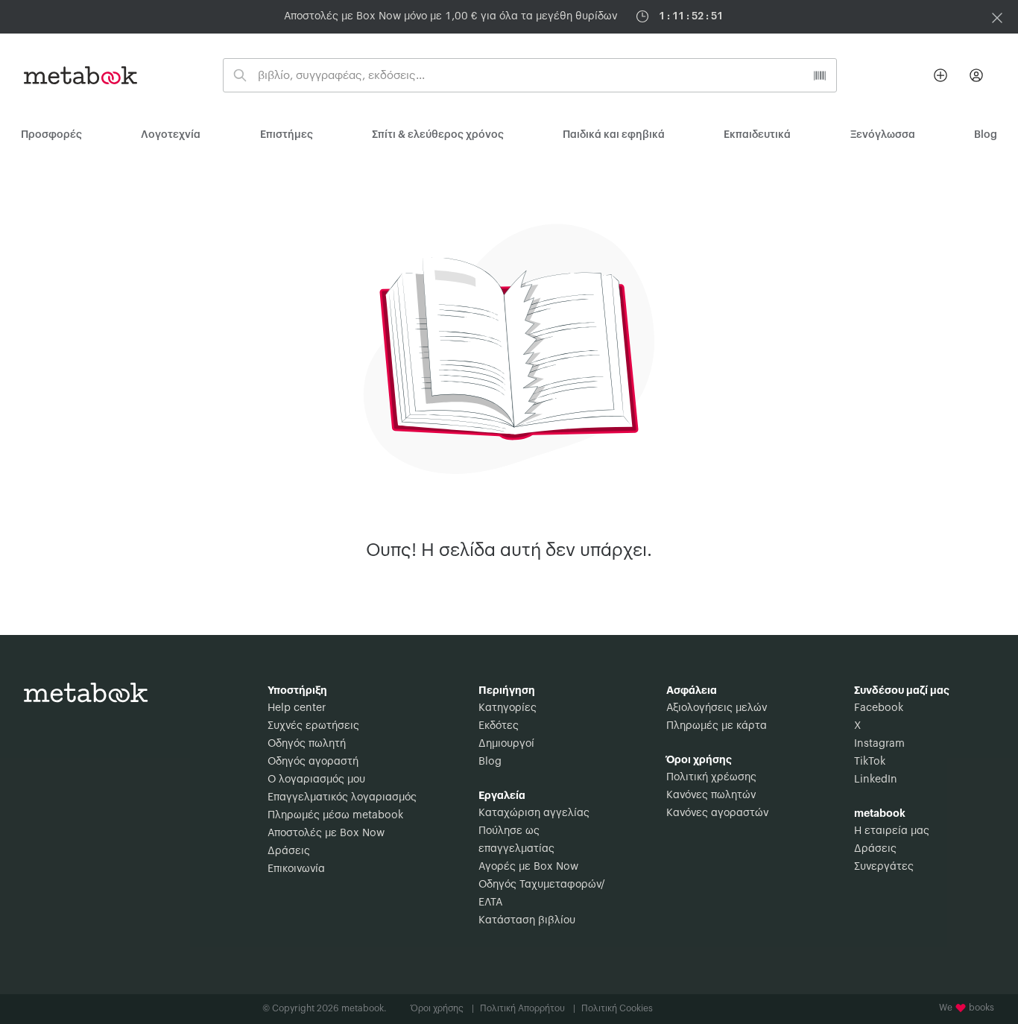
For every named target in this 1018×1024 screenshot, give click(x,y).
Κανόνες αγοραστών (717, 813)
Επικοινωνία (296, 869)
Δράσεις (289, 851)
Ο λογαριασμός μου (316, 779)
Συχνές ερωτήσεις (313, 726)
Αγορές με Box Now (528, 867)
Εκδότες (498, 726)
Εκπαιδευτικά (757, 135)
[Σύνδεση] (976, 75)
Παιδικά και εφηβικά (614, 135)
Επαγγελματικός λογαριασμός (342, 797)
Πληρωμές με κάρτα (716, 726)
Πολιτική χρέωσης (711, 777)
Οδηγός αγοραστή (313, 761)
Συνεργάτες (884, 867)
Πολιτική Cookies (617, 1008)
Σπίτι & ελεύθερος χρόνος (438, 135)
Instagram (879, 744)
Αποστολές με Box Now (326, 833)
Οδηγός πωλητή (307, 744)
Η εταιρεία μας (891, 831)
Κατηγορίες (507, 708)
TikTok (869, 761)
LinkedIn (875, 779)
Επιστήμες (286, 135)
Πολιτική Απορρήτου (527, 1008)
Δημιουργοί (506, 744)
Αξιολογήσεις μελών (716, 708)
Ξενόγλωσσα (882, 135)
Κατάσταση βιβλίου (526, 920)
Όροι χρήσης (442, 1008)
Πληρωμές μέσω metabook (335, 815)
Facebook (878, 708)
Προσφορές (51, 135)
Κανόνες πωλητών (711, 795)
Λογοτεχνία (170, 135)
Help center (297, 708)
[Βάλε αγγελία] (940, 75)
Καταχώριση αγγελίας (533, 813)
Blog (490, 761)
